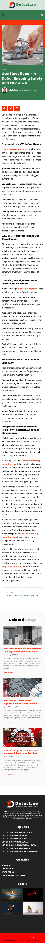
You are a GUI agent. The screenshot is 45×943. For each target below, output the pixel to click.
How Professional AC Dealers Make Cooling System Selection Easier (22, 650)
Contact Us (8, 868)
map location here (11, 566)
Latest (4, 69)
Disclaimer (7, 937)
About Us (6, 865)
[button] (42, 15)
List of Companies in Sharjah (16, 838)
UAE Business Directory (13, 875)
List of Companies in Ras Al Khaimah (20, 851)
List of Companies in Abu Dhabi (17, 832)
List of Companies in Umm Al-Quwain (20, 845)
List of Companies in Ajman (15, 842)
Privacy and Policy (35, 937)
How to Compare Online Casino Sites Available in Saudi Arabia (20, 752)
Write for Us (8, 872)
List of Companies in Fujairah (16, 848)
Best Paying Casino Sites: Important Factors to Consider (20, 702)
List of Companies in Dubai (15, 835)
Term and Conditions (19, 937)
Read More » (8, 672)
